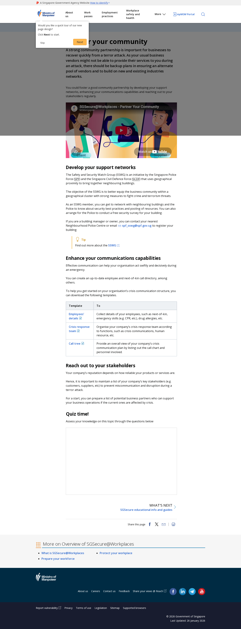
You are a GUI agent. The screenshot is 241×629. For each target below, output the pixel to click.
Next (80, 42)
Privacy (68, 608)
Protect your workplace (116, 553)
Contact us (109, 591)
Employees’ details (76, 316)
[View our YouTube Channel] (201, 591)
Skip (42, 42)
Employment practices (110, 14)
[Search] (203, 14)
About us (69, 14)
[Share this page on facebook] (149, 524)
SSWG (112, 245)
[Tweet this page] (156, 524)
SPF (77, 179)
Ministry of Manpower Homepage (50, 14)
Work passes (88, 14)
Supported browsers (134, 608)
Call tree (74, 343)
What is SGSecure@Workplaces (62, 553)
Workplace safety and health (133, 14)
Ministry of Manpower (49, 579)
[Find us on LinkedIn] (182, 591)
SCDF (136, 179)
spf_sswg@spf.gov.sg (136, 226)
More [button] (158, 14)
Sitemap (115, 608)
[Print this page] (173, 524)
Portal (186, 14)
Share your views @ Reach (148, 591)
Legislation (101, 608)
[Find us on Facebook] (173, 591)
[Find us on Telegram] (192, 591)
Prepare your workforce (58, 559)
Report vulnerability (47, 608)
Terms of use (83, 608)
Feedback (124, 591)
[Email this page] (163, 524)
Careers (95, 591)
